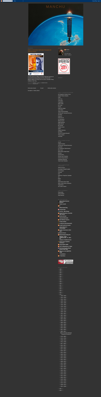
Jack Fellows (60, 109)
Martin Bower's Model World (63, 151)
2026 (61, 269)
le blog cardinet (63, 221)
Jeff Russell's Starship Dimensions (65, 113)
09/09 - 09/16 (63, 322)
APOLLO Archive (61, 167)
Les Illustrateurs (61, 119)
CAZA (59, 97)
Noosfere (60, 153)
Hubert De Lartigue (61, 108)
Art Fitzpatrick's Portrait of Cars (64, 94)
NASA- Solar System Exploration (64, 183)
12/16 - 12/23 (63, 299)
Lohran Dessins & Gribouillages (63, 228)
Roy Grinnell (60, 125)
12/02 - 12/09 (63, 302)
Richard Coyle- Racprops (63, 156)
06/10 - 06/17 (63, 345)
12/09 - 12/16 (63, 301)
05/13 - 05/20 (63, 352)
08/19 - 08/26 (63, 327)
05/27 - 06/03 (63, 348)
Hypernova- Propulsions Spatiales (65, 175)
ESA (59, 173)
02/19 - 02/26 (63, 373)
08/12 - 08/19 (63, 329)
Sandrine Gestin (61, 127)
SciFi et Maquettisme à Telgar (66, 246)
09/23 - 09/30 (63, 318)
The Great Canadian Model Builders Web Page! (65, 249)
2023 (61, 274)
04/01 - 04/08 (63, 363)
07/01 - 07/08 (63, 341)
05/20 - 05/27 (63, 350)
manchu (56, 7)
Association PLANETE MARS (64, 169)
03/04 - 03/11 (63, 370)
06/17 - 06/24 (63, 343)
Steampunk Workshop (62, 159)
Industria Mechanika (64, 217)
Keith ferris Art (61, 117)
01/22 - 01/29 (63, 381)
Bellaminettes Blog (64, 207)
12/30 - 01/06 (63, 295)
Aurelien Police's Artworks (63, 95)
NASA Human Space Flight (63, 181)
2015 (61, 288)
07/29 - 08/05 (63, 336)
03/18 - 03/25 (63, 366)
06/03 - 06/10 (63, 347)
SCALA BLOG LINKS (64, 244)
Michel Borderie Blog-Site (65, 234)
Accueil (41, 88)
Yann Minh (60, 136)
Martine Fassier (61, 120)
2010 (61, 390)
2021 (61, 278)
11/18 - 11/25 (63, 306)
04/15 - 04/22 (63, 359)
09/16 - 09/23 (63, 320)
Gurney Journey (63, 216)
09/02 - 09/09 (63, 324)
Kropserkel (60, 146)
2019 (61, 281)
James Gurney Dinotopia (63, 111)
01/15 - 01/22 (63, 382)
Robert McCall (61, 123)
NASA (59, 180)
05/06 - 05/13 (63, 354)
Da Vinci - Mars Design (64, 211)
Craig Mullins (60, 102)
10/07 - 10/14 (63, 315)
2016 (61, 287)
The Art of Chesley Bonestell (63, 133)
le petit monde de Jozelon (65, 225)
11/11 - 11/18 (63, 308)
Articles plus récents (32, 88)
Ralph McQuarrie (61, 122)
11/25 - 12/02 (63, 304)
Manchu (67, 49)
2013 (61, 292)
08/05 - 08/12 (63, 331)
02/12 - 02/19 (63, 375)
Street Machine (61, 195)
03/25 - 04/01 (63, 364)
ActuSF (59, 142)
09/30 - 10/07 (63, 317)
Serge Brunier (60, 184)
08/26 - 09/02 (63, 326)
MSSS (59, 178)
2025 (61, 270)
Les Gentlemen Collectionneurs (64, 148)
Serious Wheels (61, 193)
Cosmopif (60, 172)
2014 (61, 290)
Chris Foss (60, 99)
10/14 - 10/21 (63, 313)
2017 (61, 285)
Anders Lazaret (63, 204)
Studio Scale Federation (63, 160)
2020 (61, 279)
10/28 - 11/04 (63, 311)
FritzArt (59, 106)
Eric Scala (60, 105)
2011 (61, 388)
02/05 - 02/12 (63, 377)
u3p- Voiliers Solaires (62, 186)
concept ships (62, 209)
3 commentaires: (44, 82)
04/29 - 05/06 (63, 356)
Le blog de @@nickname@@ (66, 223)
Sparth (59, 128)
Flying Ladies (60, 192)
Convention (35, 83)
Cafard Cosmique (61, 143)
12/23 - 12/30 (63, 297)
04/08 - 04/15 (63, 361)
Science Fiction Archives (63, 157)
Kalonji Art (60, 116)
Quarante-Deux (61, 154)
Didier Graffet (60, 103)
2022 (61, 276)
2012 (61, 294)
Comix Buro (60, 100)
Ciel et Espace (61, 170)
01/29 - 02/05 (63, 379)
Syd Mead (60, 131)
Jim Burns (60, 114)
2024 (61, 272)
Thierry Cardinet (61, 134)
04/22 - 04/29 (63, 357)
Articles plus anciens (52, 88)
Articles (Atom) (36, 90)
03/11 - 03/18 (63, 368)
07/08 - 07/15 (63, 340)
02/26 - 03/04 (63, 372)
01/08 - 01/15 (63, 384)
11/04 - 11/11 (63, 309)
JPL (59, 177)
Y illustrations (62, 253)
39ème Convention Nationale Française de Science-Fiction (39, 50)
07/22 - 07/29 (63, 338)
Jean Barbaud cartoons (64, 219)
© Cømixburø (62, 255)
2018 (61, 283)
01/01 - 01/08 (63, 386)
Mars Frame (60, 150)
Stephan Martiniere (62, 130)
